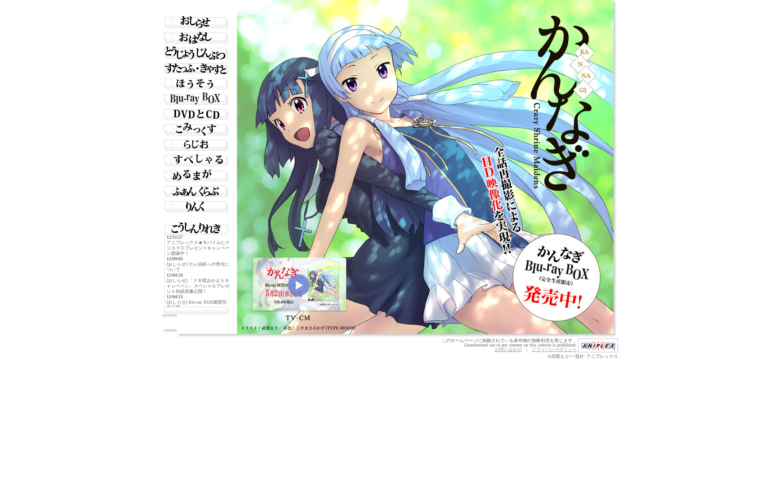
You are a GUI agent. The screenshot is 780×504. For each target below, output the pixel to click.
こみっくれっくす (196, 129)
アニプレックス (598, 345)
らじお (196, 145)
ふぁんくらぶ (196, 191)
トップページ (196, 7)
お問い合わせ (508, 349)
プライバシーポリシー (554, 349)
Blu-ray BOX (196, 99)
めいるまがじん (196, 175)
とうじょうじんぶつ (196, 53)
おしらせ (196, 22)
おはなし (196, 37)
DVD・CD (196, 114)
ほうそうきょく (196, 83)
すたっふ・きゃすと (196, 68)
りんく (196, 206)
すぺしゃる (196, 160)
